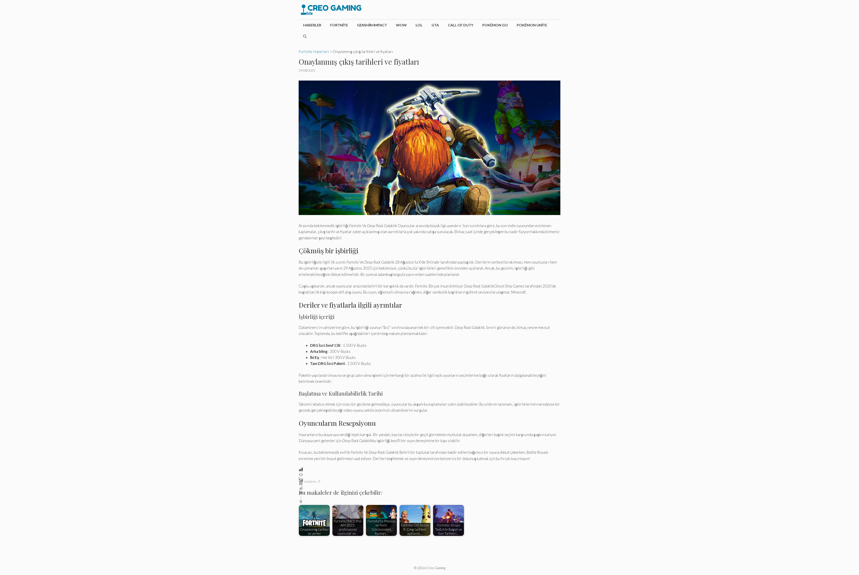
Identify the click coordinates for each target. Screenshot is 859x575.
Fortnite (339, 25)
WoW (401, 25)
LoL (419, 25)
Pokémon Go (495, 25)
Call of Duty (460, 25)
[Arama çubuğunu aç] (305, 36)
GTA (435, 25)
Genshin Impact (372, 25)
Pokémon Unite (532, 25)
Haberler (312, 25)
